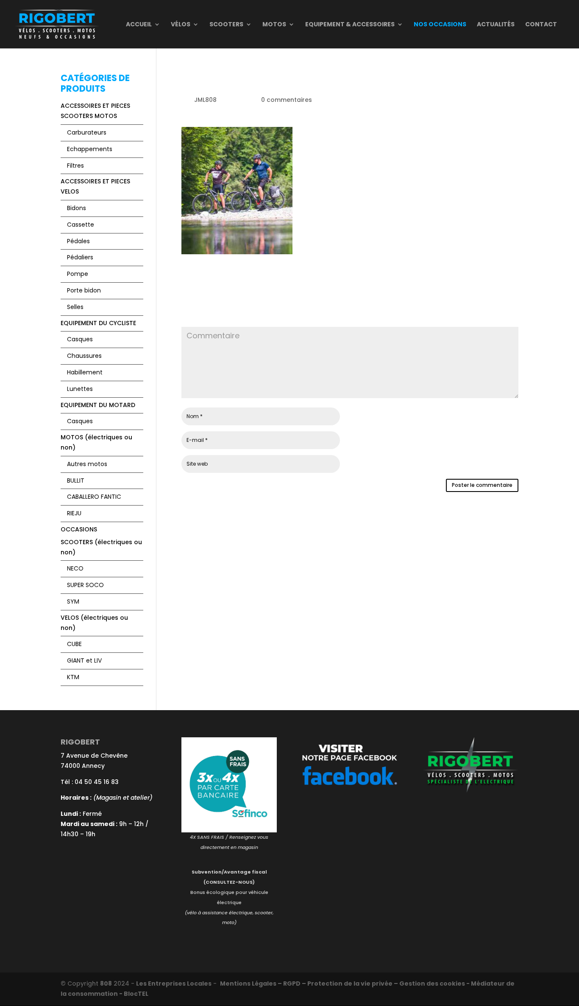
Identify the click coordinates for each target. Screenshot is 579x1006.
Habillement (85, 372)
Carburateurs (86, 132)
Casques (80, 339)
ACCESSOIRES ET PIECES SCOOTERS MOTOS (95, 110)
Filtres (75, 165)
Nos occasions (440, 24)
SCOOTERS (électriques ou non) (101, 547)
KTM (73, 677)
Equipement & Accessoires (350, 24)
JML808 (205, 100)
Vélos (180, 24)
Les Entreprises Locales (174, 983)
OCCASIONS (79, 529)
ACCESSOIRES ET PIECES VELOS (95, 186)
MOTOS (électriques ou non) (96, 442)
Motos (274, 24)
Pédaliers (80, 257)
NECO (75, 568)
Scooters (226, 24)
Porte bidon (84, 290)
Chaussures (84, 355)
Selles (75, 307)
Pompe (77, 274)
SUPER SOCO (85, 585)
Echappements (89, 149)
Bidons (76, 208)
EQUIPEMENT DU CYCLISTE (98, 323)
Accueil (139, 24)
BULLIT (75, 480)
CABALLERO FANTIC (94, 496)
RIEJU (74, 513)
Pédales (78, 241)
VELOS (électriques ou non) (94, 622)
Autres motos (87, 464)
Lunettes (80, 389)
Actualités (496, 24)
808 (106, 983)
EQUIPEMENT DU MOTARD (98, 405)
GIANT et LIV (84, 660)
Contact (541, 24)
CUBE (74, 644)
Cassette (80, 224)
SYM (73, 601)
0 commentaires (286, 100)
